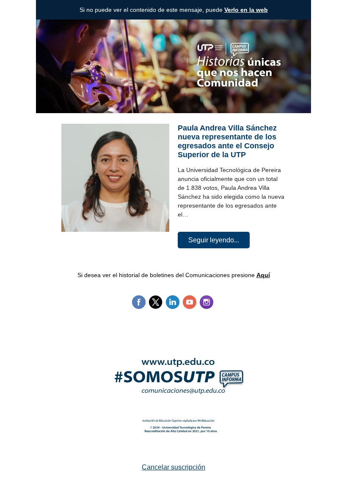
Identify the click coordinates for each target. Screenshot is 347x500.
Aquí (263, 275)
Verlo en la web (246, 9)
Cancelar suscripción (173, 467)
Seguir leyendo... (213, 240)
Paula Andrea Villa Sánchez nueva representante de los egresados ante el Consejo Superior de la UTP (227, 141)
